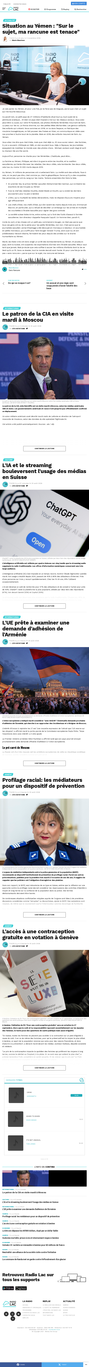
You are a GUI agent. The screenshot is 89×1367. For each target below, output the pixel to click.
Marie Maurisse (18, 40)
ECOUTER (34, 9)
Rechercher (81, 9)
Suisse (65, 1310)
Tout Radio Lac (48, 1315)
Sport (65, 1312)
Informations (48, 1312)
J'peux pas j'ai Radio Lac (52, 1310)
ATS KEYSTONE (18, 328)
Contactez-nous (19, 4)
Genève (65, 1305)
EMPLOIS (26, 1318)
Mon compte (79, 3)
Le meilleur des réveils (52, 1305)
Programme (51, 9)
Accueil (25, 1305)
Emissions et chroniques (32, 1307)
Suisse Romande (69, 1307)
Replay (66, 9)
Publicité (7, 4)
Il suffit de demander (51, 1307)
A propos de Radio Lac (31, 1312)
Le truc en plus (69, 1315)
